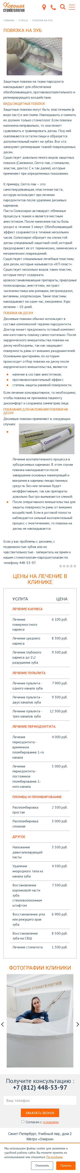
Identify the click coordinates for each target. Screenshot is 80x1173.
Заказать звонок (40, 1113)
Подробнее (54, 1157)
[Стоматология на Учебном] (15, 7)
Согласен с (42, 1122)
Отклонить (42, 1165)
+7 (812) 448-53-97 (40, 1087)
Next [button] (78, 1024)
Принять (65, 1165)
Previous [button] (2, 1024)
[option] (40, 1020)
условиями (51, 1122)
